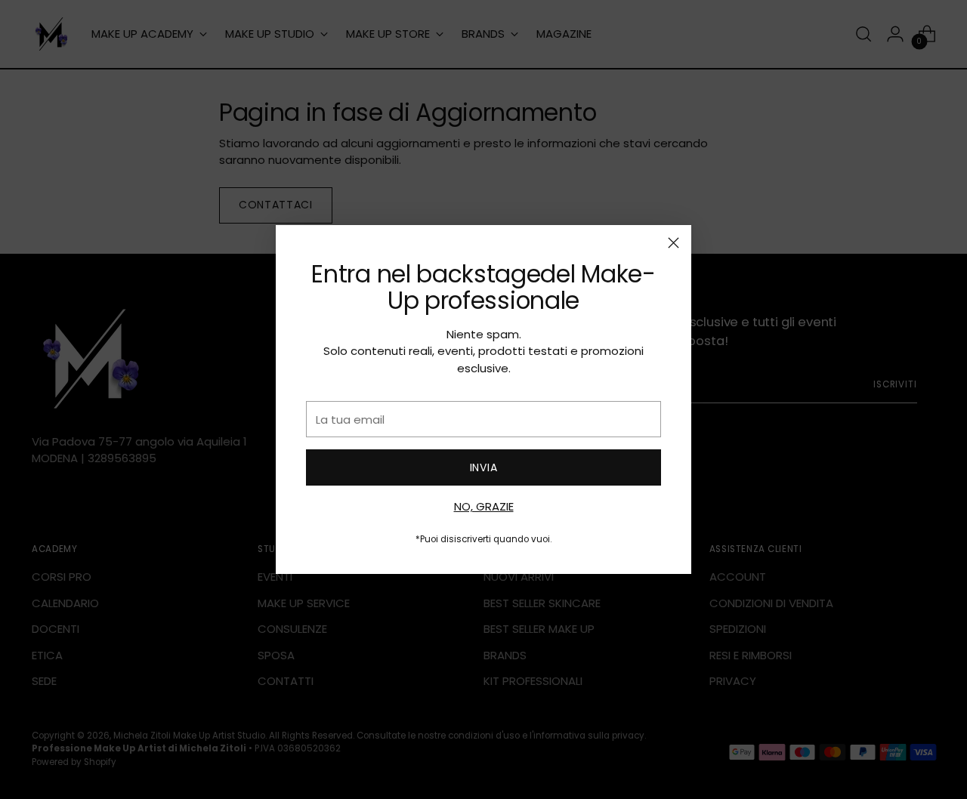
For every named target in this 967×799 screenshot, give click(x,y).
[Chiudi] (673, 243)
